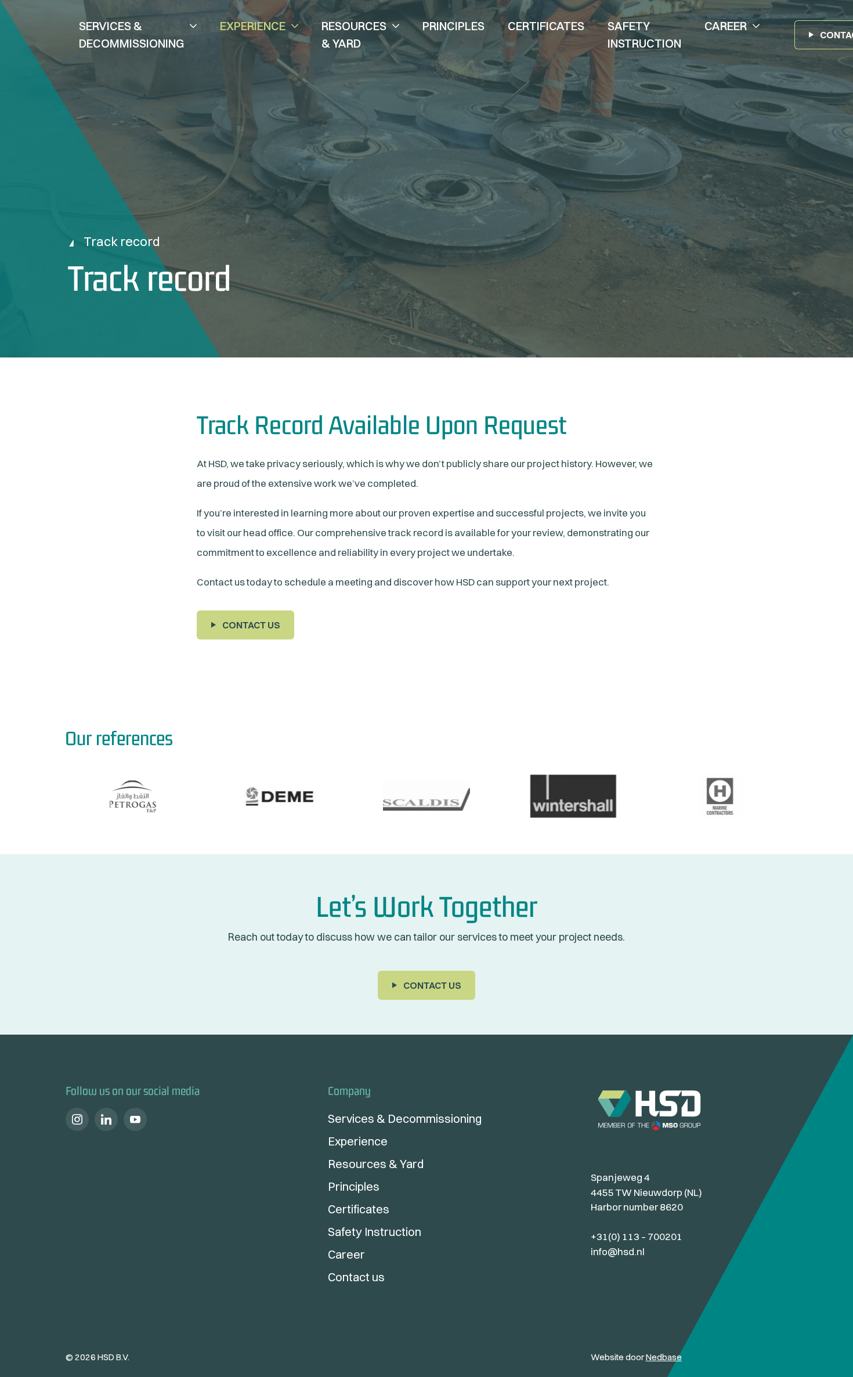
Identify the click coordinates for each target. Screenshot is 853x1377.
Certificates (546, 26)
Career (725, 26)
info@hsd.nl (618, 1251)
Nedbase (664, 1356)
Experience (252, 26)
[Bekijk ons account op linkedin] (106, 1119)
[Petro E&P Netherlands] (133, 796)
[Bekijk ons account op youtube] (135, 1119)
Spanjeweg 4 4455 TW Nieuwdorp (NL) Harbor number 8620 (646, 1192)
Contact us (251, 625)
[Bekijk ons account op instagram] (77, 1119)
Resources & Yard (353, 34)
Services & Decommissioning (131, 34)
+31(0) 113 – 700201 (636, 1236)
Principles (453, 26)
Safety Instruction (644, 34)
